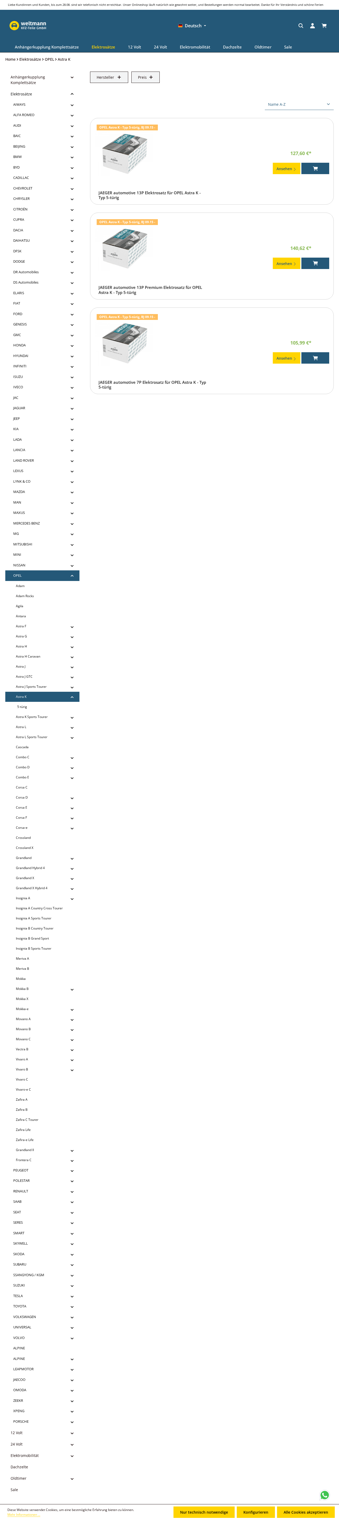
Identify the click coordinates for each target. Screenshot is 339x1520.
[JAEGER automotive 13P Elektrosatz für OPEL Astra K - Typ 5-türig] (124, 154)
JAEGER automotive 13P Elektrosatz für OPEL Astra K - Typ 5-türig (150, 195)
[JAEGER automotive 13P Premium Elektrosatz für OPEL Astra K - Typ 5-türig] (124, 249)
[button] (72, 77)
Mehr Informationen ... (23, 1514)
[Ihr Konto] (232, 25)
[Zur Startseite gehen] (268, 25)
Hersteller (105, 77)
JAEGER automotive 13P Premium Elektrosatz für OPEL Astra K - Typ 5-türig (150, 290)
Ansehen (284, 168)
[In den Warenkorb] (315, 168)
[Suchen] (220, 25)
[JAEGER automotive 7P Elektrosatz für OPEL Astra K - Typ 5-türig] (124, 344)
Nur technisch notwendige (204, 1512)
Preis (142, 77)
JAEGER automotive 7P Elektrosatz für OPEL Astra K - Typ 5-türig (152, 385)
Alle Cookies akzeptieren (306, 1512)
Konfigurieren (255, 1512)
